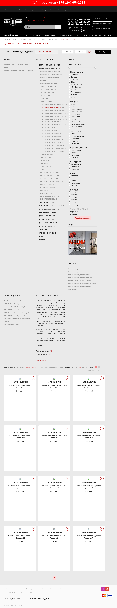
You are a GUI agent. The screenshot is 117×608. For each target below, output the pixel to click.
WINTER (44, 166)
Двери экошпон (46, 71)
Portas (73, 89)
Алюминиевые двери (49, 209)
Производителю (56, 367)
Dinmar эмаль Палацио (51, 119)
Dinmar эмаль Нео (49, 131)
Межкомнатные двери (33, 35)
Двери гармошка (47, 184)
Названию (43, 367)
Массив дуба (76, 114)
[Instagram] (103, 589)
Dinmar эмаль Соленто (51, 137)
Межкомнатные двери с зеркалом (80, 280)
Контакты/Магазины (13, 592)
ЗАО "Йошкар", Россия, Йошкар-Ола (17, 313)
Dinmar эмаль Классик (51, 122)
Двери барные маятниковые (51, 181)
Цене (22, 367)
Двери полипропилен (48, 199)
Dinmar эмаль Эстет (50, 151)
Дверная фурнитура (48, 216)
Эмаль (73, 106)
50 (83, 367)
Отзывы (73, 10)
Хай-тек (74, 186)
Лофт (73, 178)
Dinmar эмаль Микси (50, 134)
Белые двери (72, 289)
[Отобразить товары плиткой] (96, 367)
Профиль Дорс (32, 20)
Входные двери (51, 35)
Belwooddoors (76, 92)
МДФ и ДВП (76, 121)
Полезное (28, 592)
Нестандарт (75, 205)
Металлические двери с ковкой (79, 275)
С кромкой (75, 141)
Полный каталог (11, 35)
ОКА (42, 98)
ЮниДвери (45, 154)
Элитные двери (73, 269)
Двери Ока (38, 18)
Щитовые (75, 169)
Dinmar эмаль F (48, 128)
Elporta (74, 77)
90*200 (74, 202)
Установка (19, 589)
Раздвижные (76, 150)
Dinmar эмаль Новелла (51, 142)
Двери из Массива (47, 74)
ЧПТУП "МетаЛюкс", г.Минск (14, 304)
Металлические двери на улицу (79, 286)
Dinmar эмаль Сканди (51, 148)
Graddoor (41, 20)
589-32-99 (79, 19)
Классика (75, 176)
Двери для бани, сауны (50, 223)
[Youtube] (107, 589)
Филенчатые (76, 164)
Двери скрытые (46, 172)
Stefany (44, 92)
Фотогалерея (64, 589)
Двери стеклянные (47, 219)
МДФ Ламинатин (78, 127)
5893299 (12, 598)
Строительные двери (48, 187)
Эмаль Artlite (46, 157)
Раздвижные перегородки (51, 205)
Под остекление (77, 136)
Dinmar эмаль (46, 101)
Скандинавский (77, 183)
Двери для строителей (76, 272)
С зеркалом (75, 139)
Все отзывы (41, 360)
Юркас (73, 97)
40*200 (74, 192)
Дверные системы (47, 212)
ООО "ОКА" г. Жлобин (12, 310)
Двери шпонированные (49, 77)
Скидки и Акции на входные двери (18, 71)
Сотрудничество (32, 589)
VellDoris (74, 79)
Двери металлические (49, 65)
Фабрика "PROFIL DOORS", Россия (16, 307)
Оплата (53, 10)
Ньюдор (74, 94)
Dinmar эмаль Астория (51, 110)
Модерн (74, 181)
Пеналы (98, 35)
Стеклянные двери (67, 35)
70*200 (74, 197)
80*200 (74, 200)
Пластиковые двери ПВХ (50, 196)
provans (44, 163)
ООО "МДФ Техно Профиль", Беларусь (18, 316)
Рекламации (63, 10)
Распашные (75, 153)
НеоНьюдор (45, 89)
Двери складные (46, 175)
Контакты (82, 10)
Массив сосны (76, 109)
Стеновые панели (47, 233)
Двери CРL (44, 190)
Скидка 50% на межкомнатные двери (16, 66)
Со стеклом (75, 144)
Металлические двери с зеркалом (80, 277)
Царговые (75, 167)
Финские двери (46, 178)
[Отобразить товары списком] (99, 367)
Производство (10, 10)
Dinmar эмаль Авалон (51, 116)
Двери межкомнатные (49, 68)
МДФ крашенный (78, 124)
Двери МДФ (44, 193)
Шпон (73, 119)
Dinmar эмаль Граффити (52, 145)
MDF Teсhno (76, 87)
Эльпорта (47, 18)
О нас (21, 10)
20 (80, 367)
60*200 (74, 195)
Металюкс (55, 18)
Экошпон (74, 104)
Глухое (74, 134)
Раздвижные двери (85, 35)
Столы (42, 240)
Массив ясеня (76, 116)
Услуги (45, 10)
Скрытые (74, 158)
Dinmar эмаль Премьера (51, 125)
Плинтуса (43, 236)
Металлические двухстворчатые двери (82, 283)
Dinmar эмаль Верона (51, 139)
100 (87, 367)
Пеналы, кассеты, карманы (47, 228)
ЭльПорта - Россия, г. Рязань (14, 301)
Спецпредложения (32, 10)
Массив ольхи (76, 111)
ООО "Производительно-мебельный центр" (17, 320)
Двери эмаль (45, 83)
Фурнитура (108, 35)
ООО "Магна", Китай (11, 324)
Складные (75, 155)
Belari (43, 95)
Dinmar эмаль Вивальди (52, 113)
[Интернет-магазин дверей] (13, 22)
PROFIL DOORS (77, 84)
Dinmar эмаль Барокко (51, 104)
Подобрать (103, 52)
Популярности (31, 367)
